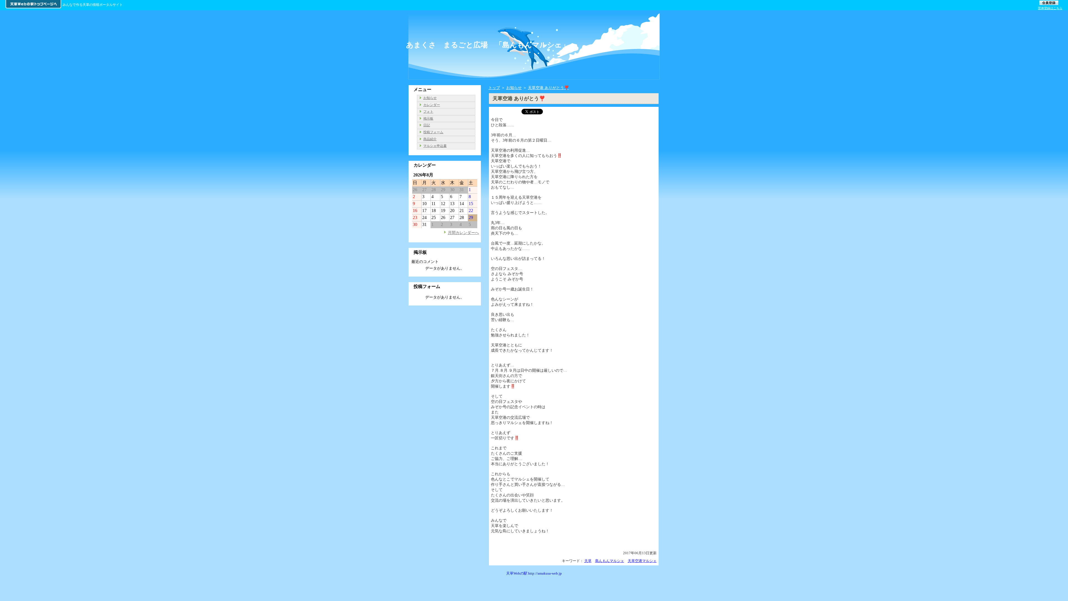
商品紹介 (430, 139)
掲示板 (428, 118)
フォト (428, 112)
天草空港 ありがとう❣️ (548, 87)
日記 (426, 125)
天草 (588, 561)
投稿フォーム (433, 132)
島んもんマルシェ (609, 561)
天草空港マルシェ (642, 561)
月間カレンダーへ (463, 232)
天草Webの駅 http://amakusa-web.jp (534, 573)
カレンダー (431, 105)
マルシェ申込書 (435, 146)
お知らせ (514, 87)
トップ (494, 87)
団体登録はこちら (1050, 8)
